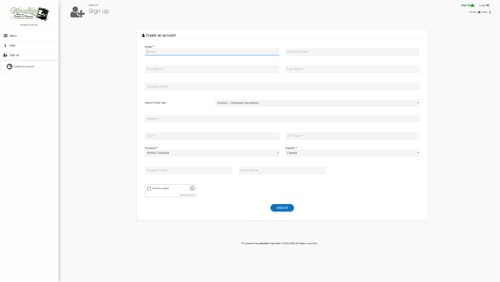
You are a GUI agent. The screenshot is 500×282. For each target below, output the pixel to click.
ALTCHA (191, 195)
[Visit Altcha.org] (192, 189)
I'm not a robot (160, 188)
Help (485, 12)
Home (473, 12)
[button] (29, 36)
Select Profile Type (155, 102)
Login (482, 5)
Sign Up (466, 5)
